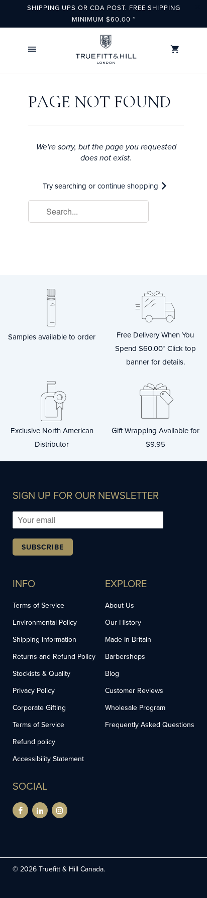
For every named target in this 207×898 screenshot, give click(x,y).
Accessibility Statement (48, 759)
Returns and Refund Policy (54, 656)
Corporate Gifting (39, 707)
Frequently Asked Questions (149, 725)
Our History (123, 622)
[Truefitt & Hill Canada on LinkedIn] (40, 810)
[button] (32, 49)
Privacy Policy (34, 690)
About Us (119, 605)
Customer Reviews (134, 690)
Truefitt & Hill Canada (71, 869)
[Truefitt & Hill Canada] (106, 49)
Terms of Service (38, 605)
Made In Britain (128, 639)
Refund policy (34, 742)
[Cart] (175, 49)
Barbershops (125, 656)
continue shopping (128, 186)
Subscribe (43, 547)
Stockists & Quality (41, 673)
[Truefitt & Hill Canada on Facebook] (20, 810)
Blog (112, 673)
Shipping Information (44, 639)
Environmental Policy (45, 622)
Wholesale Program (135, 707)
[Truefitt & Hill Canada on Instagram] (59, 810)
